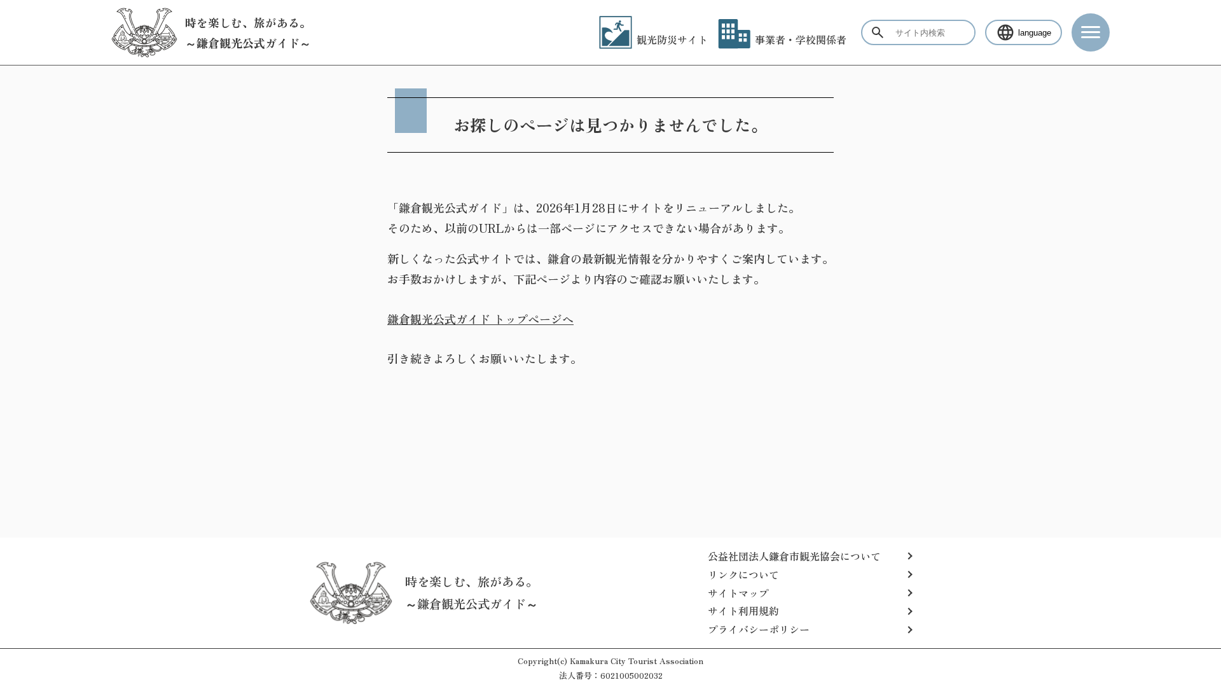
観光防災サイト (672, 39)
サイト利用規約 (743, 610)
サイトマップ (738, 592)
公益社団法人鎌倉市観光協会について (794, 556)
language (1034, 33)
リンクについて (743, 574)
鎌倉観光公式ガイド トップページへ (480, 318)
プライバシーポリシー (759, 629)
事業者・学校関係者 (800, 39)
